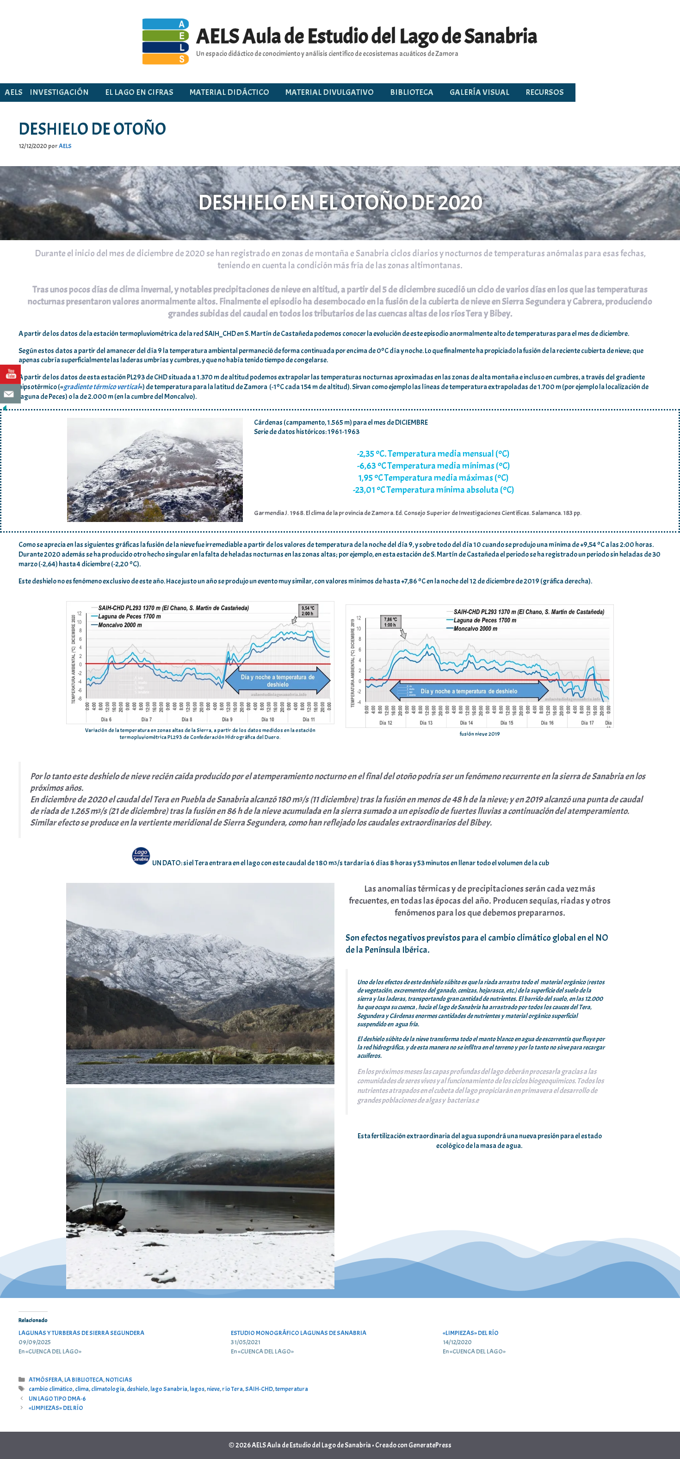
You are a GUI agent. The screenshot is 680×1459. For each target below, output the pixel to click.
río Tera (232, 1389)
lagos (197, 1389)
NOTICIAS (118, 1380)
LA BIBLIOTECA (83, 1380)
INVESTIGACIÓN (59, 92)
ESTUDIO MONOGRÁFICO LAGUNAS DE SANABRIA (298, 1333)
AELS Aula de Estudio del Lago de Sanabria (367, 36)
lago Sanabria (168, 1389)
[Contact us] (10, 394)
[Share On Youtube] (10, 374)
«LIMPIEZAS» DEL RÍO (471, 1333)
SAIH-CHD (259, 1389)
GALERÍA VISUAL (479, 92)
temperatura (291, 1389)
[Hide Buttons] (4, 410)
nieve (213, 1389)
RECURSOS (544, 92)
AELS (14, 92)
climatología (107, 1389)
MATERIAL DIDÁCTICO (229, 92)
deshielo (137, 1389)
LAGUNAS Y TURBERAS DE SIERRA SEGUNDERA (81, 1333)
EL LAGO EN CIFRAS (139, 92)
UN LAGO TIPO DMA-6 (57, 1399)
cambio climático (51, 1389)
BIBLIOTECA (411, 92)
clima (82, 1389)
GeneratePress (429, 1445)
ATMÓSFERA (45, 1380)
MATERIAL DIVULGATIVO (329, 92)
